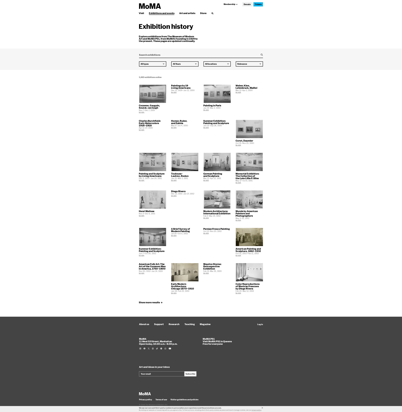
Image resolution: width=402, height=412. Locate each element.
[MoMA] (145, 393)
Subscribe (190, 374)
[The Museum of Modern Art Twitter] (149, 348)
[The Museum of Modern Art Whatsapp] (165, 348)
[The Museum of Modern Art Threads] (153, 348)
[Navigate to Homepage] (150, 6)
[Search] (212, 13)
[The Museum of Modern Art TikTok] (157, 348)
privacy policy (256, 410)
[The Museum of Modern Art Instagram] (140, 348)
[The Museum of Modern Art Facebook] (144, 348)
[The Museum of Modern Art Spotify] (161, 348)
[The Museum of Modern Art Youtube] (170, 348)
